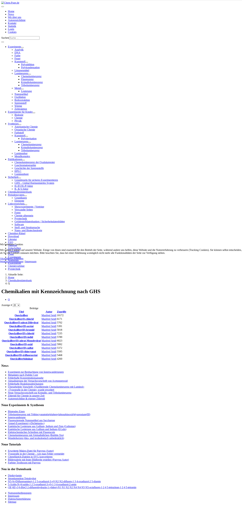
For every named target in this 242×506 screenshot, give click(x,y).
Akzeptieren (6, 258)
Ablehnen (18, 258)
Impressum (30, 261)
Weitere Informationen (11, 261)
